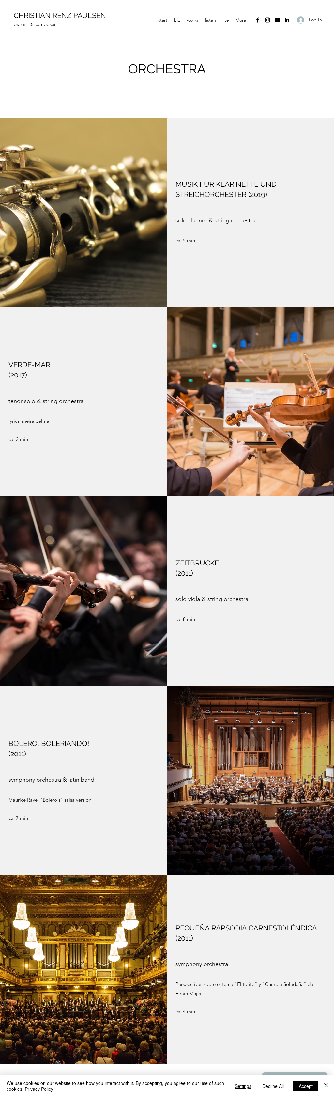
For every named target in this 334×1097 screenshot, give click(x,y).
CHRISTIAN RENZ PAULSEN (60, 15)
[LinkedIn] (287, 20)
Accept (306, 1086)
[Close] (326, 1086)
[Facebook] (257, 20)
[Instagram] (267, 20)
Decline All (273, 1086)
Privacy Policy (39, 1089)
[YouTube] (277, 20)
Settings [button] (243, 1086)
